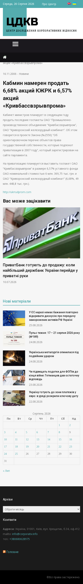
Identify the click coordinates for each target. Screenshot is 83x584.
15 (60, 439)
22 (60, 446)
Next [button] (77, 250)
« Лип (6, 471)
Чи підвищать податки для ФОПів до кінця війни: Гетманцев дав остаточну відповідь (54, 375)
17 (5, 446)
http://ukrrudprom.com (17, 192)
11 (16, 439)
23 (70, 446)
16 (70, 439)
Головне (12, 552)
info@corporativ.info (25, 534)
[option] (41, 245)
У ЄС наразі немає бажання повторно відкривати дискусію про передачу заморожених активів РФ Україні (53, 316)
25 (16, 453)
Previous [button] (5, 250)
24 (5, 453)
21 (48, 446)
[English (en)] (69, 3)
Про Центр (49, 4)
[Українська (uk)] (74, 3)
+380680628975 (19, 539)
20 (37, 446)
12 (27, 439)
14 (48, 439)
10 (5, 439)
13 (37, 439)
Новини (24, 74)
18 (16, 446)
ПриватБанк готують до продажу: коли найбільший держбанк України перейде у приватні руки (40, 270)
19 (27, 446)
